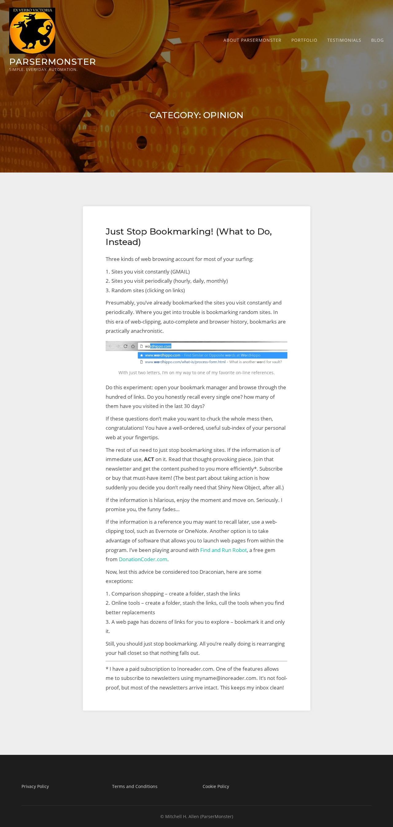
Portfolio (304, 40)
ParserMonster (52, 61)
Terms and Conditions (135, 786)
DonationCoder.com (143, 559)
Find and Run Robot (223, 549)
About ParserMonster (253, 40)
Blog (377, 40)
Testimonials (344, 40)
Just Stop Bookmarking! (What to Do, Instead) (189, 236)
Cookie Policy (216, 786)
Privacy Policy (35, 786)
